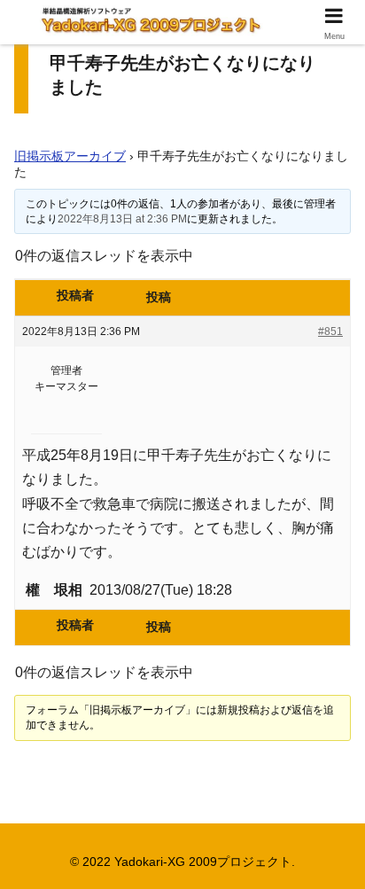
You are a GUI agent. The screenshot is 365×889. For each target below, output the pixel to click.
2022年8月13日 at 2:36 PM (122, 219)
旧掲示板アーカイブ (70, 156)
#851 (330, 331)
